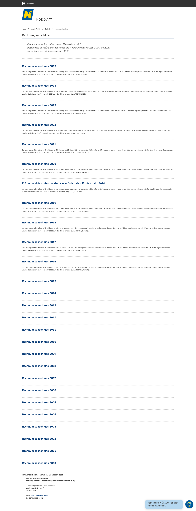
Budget (47, 29)
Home (24, 29)
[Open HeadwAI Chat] (189, 504)
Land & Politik (35, 29)
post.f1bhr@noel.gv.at (39, 495)
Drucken (30, 3)
